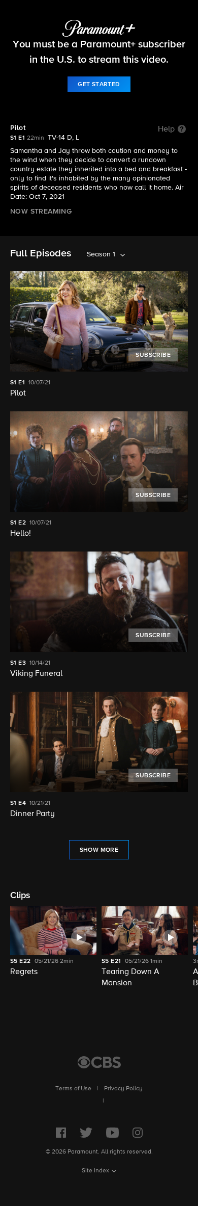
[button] (53, 947)
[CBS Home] (99, 1062)
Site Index (95, 1171)
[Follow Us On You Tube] (112, 1133)
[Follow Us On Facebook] (61, 1133)
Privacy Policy (123, 1089)
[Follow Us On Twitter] (86, 1133)
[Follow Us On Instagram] (138, 1133)
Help (166, 129)
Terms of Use (73, 1089)
